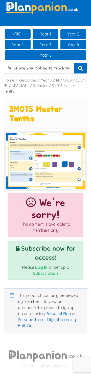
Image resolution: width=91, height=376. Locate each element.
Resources (27, 80)
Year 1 (45, 33)
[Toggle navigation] (11, 19)
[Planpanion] (42, 7)
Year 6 (45, 55)
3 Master (40, 85)
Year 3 (18, 44)
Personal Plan (58, 313)
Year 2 (73, 33)
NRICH (18, 33)
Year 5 (73, 44)
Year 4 (45, 44)
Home (9, 80)
